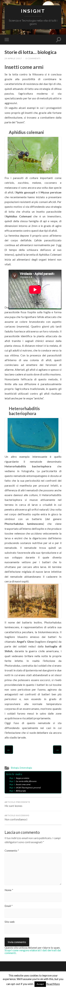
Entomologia (26, 767)
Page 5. (12, 790)
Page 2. (12, 781)
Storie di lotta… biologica (30, 52)
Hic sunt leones (17, 804)
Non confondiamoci (17, 817)
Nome (9, 890)
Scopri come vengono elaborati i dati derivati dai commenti (33, 951)
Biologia (15, 767)
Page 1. (12, 778)
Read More (53, 983)
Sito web (10, 921)
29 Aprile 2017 (13, 58)
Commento (12, 850)
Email (9, 906)
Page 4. (12, 787)
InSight (33, 11)
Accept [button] (40, 984)
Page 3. (12, 784)
